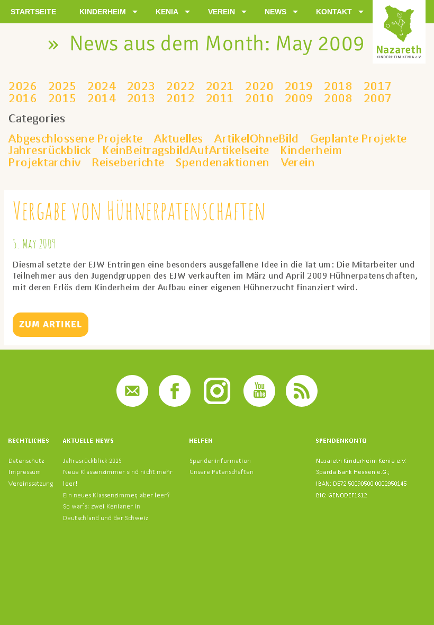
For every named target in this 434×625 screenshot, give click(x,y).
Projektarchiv (44, 162)
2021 (220, 85)
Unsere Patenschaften (221, 472)
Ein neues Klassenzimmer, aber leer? (116, 495)
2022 (180, 85)
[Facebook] (175, 403)
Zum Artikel (50, 324)
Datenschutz (26, 461)
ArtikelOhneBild (256, 138)
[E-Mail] (132, 403)
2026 (22, 85)
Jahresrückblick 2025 (92, 461)
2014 (101, 98)
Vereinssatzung (30, 483)
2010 (259, 98)
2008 (338, 98)
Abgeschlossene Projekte (75, 138)
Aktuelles (178, 138)
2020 (259, 85)
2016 (22, 98)
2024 (101, 85)
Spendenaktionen (223, 162)
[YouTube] (259, 403)
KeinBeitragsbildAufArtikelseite (186, 150)
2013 (141, 98)
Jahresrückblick (50, 150)
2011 (220, 98)
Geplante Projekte (358, 138)
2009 (299, 98)
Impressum (24, 472)
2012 (180, 98)
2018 (338, 85)
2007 (378, 98)
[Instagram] (217, 403)
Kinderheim (311, 150)
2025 (62, 85)
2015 (62, 98)
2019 (299, 85)
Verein (298, 162)
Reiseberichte (128, 162)
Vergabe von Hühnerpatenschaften (139, 210)
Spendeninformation (220, 461)
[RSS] (302, 403)
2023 (141, 85)
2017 (378, 85)
